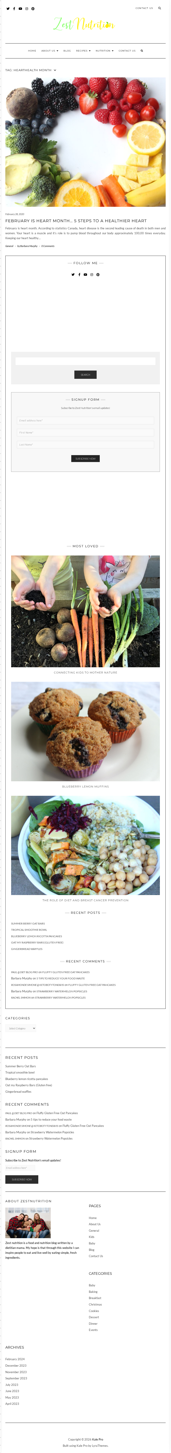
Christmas (95, 1304)
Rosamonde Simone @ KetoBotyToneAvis (37, 985)
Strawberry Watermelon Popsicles (62, 991)
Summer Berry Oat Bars (28, 923)
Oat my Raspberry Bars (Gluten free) (37, 942)
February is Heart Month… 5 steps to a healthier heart (76, 220)
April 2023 (12, 1403)
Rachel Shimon (21, 997)
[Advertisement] (44, 315)
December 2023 (15, 1365)
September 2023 (16, 1378)
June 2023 (12, 1391)
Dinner (93, 1323)
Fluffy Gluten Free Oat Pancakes (66, 972)
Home (32, 50)
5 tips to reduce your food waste (61, 978)
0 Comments (47, 246)
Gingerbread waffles (26, 949)
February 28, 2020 (14, 214)
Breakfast (95, 1298)
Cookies (94, 1311)
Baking (93, 1291)
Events (93, 1330)
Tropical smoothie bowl (29, 929)
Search (85, 374)
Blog (67, 50)
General (9, 246)
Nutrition (103, 50)
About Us (48, 50)
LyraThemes (100, 1445)
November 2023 (16, 1372)
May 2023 (12, 1397)
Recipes (82, 50)
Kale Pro (97, 1439)
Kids (91, 1237)
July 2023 (11, 1385)
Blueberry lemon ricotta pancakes (36, 936)
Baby (92, 1243)
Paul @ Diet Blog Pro (24, 972)
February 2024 (15, 1359)
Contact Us (144, 8)
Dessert (94, 1317)
